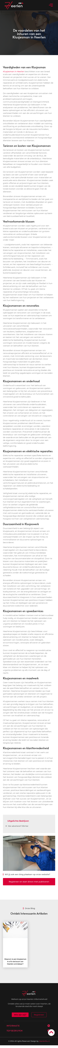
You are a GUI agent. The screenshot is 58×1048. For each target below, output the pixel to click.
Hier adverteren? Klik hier (18, 826)
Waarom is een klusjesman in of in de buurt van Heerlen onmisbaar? (15, 961)
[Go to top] (51, 1032)
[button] (51, 5)
